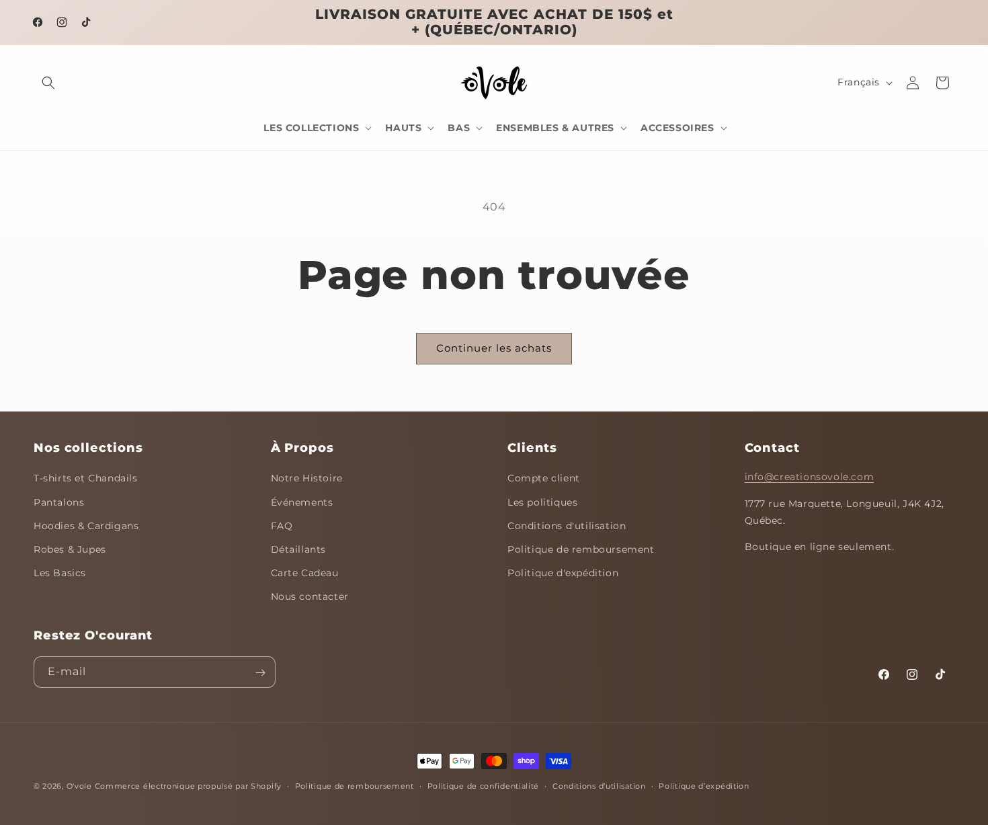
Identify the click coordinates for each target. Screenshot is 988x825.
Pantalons (59, 502)
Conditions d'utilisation (566, 526)
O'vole (79, 786)
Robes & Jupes (70, 549)
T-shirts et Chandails (86, 478)
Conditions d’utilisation (599, 786)
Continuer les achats (494, 348)
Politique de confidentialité (483, 786)
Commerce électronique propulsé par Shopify (188, 786)
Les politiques (542, 502)
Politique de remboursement (581, 549)
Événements (302, 502)
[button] (48, 82)
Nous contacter (310, 596)
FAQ (282, 526)
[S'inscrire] (260, 673)
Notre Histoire (307, 478)
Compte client (543, 478)
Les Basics (60, 573)
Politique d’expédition (704, 786)
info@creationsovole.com (809, 477)
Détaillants (299, 549)
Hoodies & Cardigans (86, 526)
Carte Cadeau (305, 573)
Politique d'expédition (562, 573)
